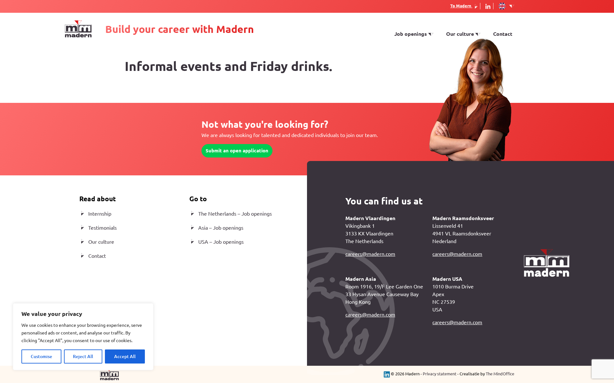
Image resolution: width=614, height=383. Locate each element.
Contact (502, 34)
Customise (41, 356)
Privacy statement (439, 374)
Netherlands (409, 41)
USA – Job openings (221, 242)
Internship (406, 59)
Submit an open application (237, 150)
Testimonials (461, 59)
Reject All (83, 356)
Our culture (101, 242)
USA (399, 50)
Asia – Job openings (220, 228)
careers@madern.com (370, 254)
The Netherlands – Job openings (235, 214)
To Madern (461, 6)
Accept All (125, 356)
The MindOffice (500, 374)
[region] (83, 336)
